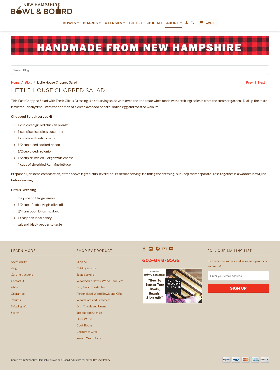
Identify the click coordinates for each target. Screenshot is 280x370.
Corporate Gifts (87, 331)
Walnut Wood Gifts (89, 338)
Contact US (18, 281)
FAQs (14, 287)
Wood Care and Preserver (93, 300)
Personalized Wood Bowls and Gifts (99, 293)
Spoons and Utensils (89, 312)
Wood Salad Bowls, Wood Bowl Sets (100, 281)
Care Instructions (22, 274)
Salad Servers (85, 274)
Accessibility (19, 262)
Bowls (71, 23)
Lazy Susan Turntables (91, 287)
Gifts (135, 23)
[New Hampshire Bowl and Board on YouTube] (164, 249)
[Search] (192, 23)
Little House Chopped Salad (58, 90)
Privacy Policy (102, 359)
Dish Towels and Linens (91, 306)
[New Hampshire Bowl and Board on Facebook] (144, 249)
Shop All (154, 23)
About (174, 23)
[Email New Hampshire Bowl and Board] (171, 249)
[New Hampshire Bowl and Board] (41, 8)
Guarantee (17, 293)
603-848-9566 (161, 260)
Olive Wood (84, 319)
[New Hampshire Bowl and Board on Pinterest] (158, 249)
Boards (92, 23)
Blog (14, 268)
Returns (16, 300)
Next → (263, 82)
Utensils (115, 23)
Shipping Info (19, 306)
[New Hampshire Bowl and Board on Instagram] (151, 249)
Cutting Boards (86, 268)
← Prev (247, 82)
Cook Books (84, 325)
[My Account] (186, 23)
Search (15, 312)
